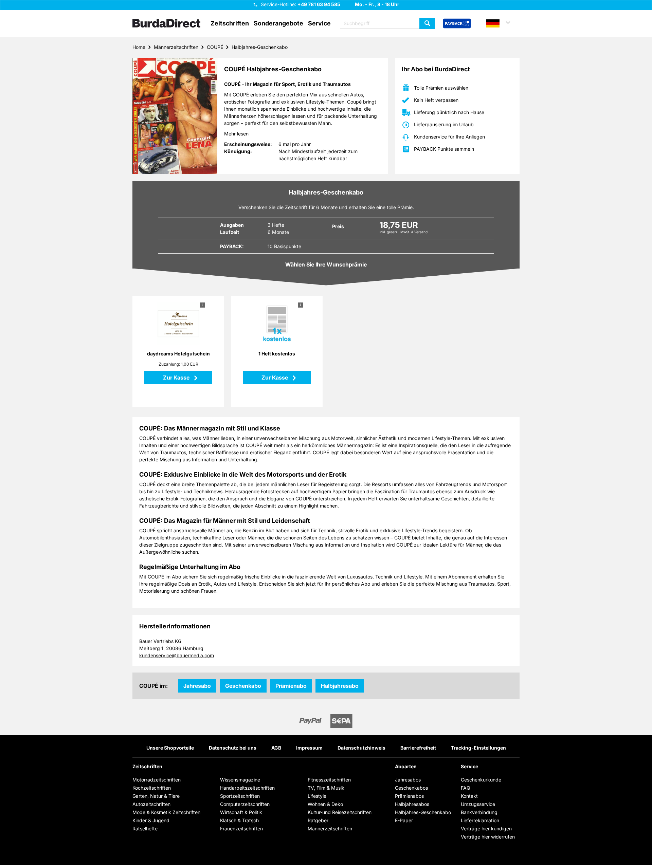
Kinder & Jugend (150, 820)
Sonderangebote (278, 23)
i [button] (202, 305)
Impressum (309, 748)
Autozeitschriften (151, 804)
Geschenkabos (411, 788)
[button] (501, 23)
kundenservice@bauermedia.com (176, 655)
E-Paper (404, 820)
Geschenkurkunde (481, 780)
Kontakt (469, 796)
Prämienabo (291, 685)
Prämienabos (409, 796)
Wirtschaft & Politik (241, 812)
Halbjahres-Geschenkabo (260, 47)
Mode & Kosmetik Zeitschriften (166, 812)
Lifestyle (317, 796)
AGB (276, 748)
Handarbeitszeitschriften (247, 788)
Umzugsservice (478, 804)
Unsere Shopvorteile (170, 748)
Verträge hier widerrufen (488, 837)
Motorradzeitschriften (156, 780)
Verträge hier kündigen (486, 828)
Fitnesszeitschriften (329, 780)
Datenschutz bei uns (232, 748)
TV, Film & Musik (326, 788)
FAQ (465, 788)
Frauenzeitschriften (241, 828)
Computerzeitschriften (245, 804)
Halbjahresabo (340, 685)
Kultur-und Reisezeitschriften (340, 812)
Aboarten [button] (406, 766)
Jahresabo (197, 685)
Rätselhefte (145, 828)
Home (138, 47)
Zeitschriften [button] (230, 23)
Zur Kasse (177, 377)
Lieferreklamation (480, 820)
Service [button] (319, 23)
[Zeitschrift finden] (427, 23)
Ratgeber (318, 820)
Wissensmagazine (240, 780)
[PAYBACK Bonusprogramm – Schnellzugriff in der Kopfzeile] (457, 24)
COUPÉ (215, 47)
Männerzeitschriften (176, 47)
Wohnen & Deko (325, 804)
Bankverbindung (479, 812)
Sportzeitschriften (240, 796)
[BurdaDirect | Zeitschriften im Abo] (166, 24)
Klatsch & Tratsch (239, 820)
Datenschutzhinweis (361, 748)
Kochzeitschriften (151, 788)
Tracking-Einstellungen (478, 748)
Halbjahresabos (412, 804)
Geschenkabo (243, 685)
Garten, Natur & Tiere (156, 796)
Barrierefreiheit (418, 748)
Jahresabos (408, 780)
